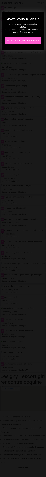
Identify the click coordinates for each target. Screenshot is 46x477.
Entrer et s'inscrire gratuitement (23, 40)
